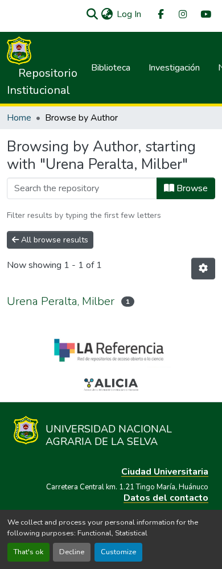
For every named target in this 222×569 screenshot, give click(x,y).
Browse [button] (191, 188)
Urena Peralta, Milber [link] (60, 301)
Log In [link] (129, 14)
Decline (71, 552)
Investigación (174, 67)
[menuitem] (160, 14)
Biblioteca (110, 67)
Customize (118, 552)
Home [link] (19, 118)
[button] (92, 14)
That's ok (28, 552)
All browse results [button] (53, 239)
